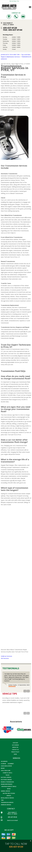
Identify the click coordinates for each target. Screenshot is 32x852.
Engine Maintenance (6, 784)
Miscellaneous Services (7, 798)
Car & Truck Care (5, 770)
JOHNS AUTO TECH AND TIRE (10, 54)
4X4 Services (5, 658)
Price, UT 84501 (25, 64)
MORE (15, 754)
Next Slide (28, 691)
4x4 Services (4, 761)
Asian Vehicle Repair (6, 766)
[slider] (12, 686)
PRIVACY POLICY (15, 752)
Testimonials (10, 668)
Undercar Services (6, 656)
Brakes (3, 768)
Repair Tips (15, 747)
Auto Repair (15, 745)
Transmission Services (7, 802)
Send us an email (12, 820)
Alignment (11, 763)
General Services (5, 791)
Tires (2, 800)
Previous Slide (25, 691)
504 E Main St (15, 64)
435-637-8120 (10, 27)
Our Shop (15, 743)
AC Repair (3, 763)
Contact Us (15, 749)
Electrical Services (6, 777)
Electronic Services (6, 779)
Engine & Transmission (7, 782)
